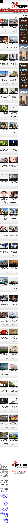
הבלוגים (3, 489)
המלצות (2, 484)
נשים (7, 483)
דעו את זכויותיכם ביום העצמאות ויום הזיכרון (14, 251)
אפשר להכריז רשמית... (4, 97)
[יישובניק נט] (18, 468)
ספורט (6, 481)
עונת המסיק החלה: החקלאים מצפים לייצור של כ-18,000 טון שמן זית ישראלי (4, 149)
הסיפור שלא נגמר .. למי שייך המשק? (4, 354)
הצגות (3, 472)
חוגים (7, 477)
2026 (9, 450)
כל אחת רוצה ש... (5, 287)
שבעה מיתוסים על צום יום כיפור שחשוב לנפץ (4, 337)
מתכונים (20, 12)
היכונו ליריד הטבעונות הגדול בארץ (4, 131)
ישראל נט (6, 515)
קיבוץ (7, 507)
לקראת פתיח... (5, 235)
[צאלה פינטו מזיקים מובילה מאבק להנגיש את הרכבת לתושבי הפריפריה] (13, 107)
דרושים (3, 477)
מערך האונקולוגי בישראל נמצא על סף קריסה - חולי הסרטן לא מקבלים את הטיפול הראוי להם (14, 64)
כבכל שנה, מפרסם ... (14, 183)
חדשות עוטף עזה (5, 509)
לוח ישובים (5, 476)
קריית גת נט (6, 520)
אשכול (7, 463)
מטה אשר (2, 468)
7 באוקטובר (5, 505)
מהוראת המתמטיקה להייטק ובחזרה (14, 131)
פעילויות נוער (5, 475)
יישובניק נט (25, 17)
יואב (7, 469)
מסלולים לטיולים (5, 500)
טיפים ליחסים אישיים (4, 499)
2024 (4, 450)
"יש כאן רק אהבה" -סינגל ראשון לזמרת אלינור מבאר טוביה (5, 46)
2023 (2, 450)
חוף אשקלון (6, 470)
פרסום (6, 522)
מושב (7, 506)
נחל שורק (2, 464)
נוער (7, 474)
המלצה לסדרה (5, 498)
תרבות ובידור (5, 471)
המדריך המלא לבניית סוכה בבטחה (14, 337)
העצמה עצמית (5, 499)
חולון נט (6, 521)
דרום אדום (6, 487)
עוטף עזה (5, 10)
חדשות (21, 10)
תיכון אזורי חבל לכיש (4, 492)
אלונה (7, 468)
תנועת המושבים (5, 493)
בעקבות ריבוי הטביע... (4, 183)
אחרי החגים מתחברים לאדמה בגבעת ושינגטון (14, 423)
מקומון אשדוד (5, 514)
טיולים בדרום (5, 501)
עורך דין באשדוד (5, 519)
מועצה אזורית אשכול (4, 511)
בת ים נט (6, 516)
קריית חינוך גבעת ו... (4, 304)
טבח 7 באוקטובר (5, 505)
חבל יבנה (5, 467)
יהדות (7, 489)
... (7, 81)
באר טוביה (2, 463)
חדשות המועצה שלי (14, 10)
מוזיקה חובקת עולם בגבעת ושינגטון (14, 268)
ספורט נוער (6, 482)
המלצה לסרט (5, 497)
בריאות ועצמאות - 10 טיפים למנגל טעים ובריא (4, 251)
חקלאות (2, 490)
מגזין (21, 17)
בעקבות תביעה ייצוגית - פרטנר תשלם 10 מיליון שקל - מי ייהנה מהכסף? (4, 373)
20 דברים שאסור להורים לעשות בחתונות (14, 406)
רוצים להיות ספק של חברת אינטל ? (14, 441)
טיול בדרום (6, 503)
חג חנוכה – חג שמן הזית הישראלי (5, 113)
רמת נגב (2, 465)
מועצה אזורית (5, 508)
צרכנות (6, 485)
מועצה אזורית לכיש (4, 512)
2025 (7, 450)
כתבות (25, 12)
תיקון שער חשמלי (5, 494)
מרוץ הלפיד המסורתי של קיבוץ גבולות (15, 303)
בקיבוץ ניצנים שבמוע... (13, 321)
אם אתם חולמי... (5, 407)
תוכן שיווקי (6, 486)
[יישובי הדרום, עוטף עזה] (19, 9)
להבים (7, 465)
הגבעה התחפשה (4, 267)
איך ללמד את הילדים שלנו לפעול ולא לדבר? (4, 165)
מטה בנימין (3, 466)
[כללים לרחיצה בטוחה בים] (5, 174)
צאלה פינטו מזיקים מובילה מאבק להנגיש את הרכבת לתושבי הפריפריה (14, 115)
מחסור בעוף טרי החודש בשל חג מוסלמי (14, 372)
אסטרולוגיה (15, 12)
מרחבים (3, 469)
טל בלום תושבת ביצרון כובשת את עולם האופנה (14, 217)
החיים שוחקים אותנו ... (13, 355)
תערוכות (6, 473)
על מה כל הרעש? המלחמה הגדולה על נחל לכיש (4, 79)
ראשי (26, 10)
